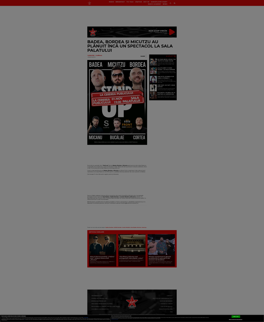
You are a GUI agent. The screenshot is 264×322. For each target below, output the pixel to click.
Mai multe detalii (86, 317)
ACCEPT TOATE (235, 316)
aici (24, 319)
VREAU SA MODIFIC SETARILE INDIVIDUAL (235, 319)
